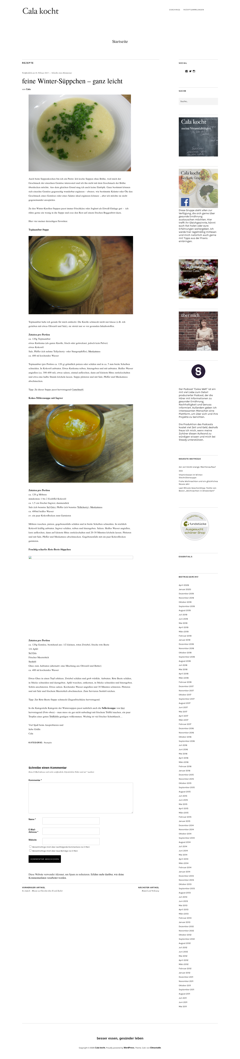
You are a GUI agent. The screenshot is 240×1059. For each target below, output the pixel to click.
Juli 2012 (183, 947)
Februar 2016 (185, 766)
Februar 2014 (185, 867)
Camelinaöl (77, 389)
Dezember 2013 (186, 876)
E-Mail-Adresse (33, 830)
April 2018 (183, 673)
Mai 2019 (183, 623)
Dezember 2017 (186, 686)
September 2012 (187, 939)
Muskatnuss (94, 351)
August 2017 (184, 703)
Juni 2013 (183, 901)
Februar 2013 (185, 918)
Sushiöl (32, 661)
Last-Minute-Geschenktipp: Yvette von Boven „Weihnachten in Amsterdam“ (197, 489)
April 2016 (183, 758)
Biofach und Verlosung (148, 889)
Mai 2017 (183, 711)
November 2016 (186, 732)
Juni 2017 (183, 707)
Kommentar (35, 780)
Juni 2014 (183, 850)
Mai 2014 (183, 854)
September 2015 (187, 787)
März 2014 (183, 863)
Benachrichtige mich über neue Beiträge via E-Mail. (55, 851)
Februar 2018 (185, 682)
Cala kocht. (100, 1048)
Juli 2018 (183, 665)
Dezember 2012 (186, 926)
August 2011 (184, 993)
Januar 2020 (185, 589)
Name (32, 819)
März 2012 (184, 964)
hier (123, 708)
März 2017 (183, 720)
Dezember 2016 (186, 728)
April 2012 (183, 960)
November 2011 (186, 981)
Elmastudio (155, 1048)
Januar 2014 (184, 871)
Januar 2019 (184, 640)
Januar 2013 (184, 922)
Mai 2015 (183, 804)
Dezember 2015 (186, 774)
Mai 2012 (183, 956)
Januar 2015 (184, 821)
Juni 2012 (183, 951)
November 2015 (186, 779)
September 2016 (187, 741)
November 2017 (186, 690)
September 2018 (187, 657)
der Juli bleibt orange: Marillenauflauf (197, 467)
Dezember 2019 (186, 593)
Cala (28, 89)
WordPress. (129, 1048)
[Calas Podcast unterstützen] (198, 375)
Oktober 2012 (185, 934)
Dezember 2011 (186, 977)
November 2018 (186, 648)
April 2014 (183, 859)
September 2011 (186, 989)
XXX (181, 471)
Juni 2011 (183, 1002)
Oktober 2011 (185, 985)
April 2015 (183, 808)
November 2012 (186, 930)
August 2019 (185, 610)
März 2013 (184, 913)
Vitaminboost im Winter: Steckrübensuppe (191, 476)
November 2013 (186, 880)
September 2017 (186, 699)
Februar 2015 (185, 817)
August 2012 (185, 943)
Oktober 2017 (185, 694)
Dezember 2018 (186, 644)
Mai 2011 (183, 1006)
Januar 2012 (184, 972)
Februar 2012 (185, 968)
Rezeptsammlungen (194, 10)
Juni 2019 (183, 619)
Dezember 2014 (186, 825)
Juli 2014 (183, 846)
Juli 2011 (183, 998)
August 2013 (185, 892)
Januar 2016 (184, 770)
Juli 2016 (183, 745)
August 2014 (185, 842)
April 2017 (183, 716)
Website (33, 840)
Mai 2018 (183, 669)
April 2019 (183, 627)
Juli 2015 (183, 796)
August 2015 (185, 791)
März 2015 (183, 812)
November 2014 (186, 829)
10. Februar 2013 (42, 73)
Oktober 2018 (185, 652)
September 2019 (187, 606)
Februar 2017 (185, 724)
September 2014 (187, 838)
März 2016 (183, 762)
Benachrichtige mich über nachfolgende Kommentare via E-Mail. (61, 847)
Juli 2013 (183, 897)
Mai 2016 (183, 753)
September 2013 (187, 888)
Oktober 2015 (185, 783)
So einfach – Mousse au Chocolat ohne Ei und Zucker (42, 889)
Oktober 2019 (185, 602)
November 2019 (186, 598)
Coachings (174, 10)
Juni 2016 (183, 749)
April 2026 (184, 585)
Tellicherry (82, 507)
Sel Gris (51, 507)
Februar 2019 (185, 636)
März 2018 (184, 678)
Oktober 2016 (185, 737)
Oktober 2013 (185, 884)
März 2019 (184, 631)
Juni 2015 (183, 800)
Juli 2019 (183, 614)
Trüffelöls (54, 716)
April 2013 (183, 909)
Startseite (120, 41)
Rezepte (28, 63)
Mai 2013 (183, 905)
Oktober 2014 (185, 833)
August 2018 (185, 661)
